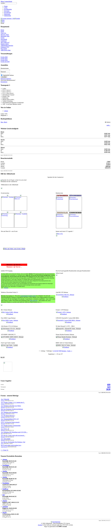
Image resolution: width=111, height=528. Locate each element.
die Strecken (7, 12)
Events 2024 (4, 60)
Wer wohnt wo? (5, 42)
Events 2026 (4, 57)
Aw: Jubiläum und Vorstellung (9, 412)
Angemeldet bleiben (8, 75)
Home (6, 6)
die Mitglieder (8, 9)
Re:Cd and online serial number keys (11, 445)
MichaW (3, 407)
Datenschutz (7, 15)
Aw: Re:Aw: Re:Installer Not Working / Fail (13, 442)
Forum (2, 37)
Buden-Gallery (5, 44)
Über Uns (3, 33)
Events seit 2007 (5, 61)
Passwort (3, 71)
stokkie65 (5, 506)
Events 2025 (4, 58)
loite (3, 495)
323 (108, 387)
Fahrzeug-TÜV (5, 47)
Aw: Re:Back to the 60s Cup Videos (11, 406)
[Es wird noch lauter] (59, 233)
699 (108, 384)
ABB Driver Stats (5, 50)
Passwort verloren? (6, 78)
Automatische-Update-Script (28, 296)
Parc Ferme (4, 48)
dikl (2, 433)
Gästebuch (4, 41)
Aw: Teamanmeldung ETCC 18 (9, 419)
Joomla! (40, 525)
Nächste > (64, 351)
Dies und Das (34, 300)
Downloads (4, 39)
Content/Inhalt (8, 1)
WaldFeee (5, 489)
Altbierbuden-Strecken (7, 45)
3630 (108, 389)
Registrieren (4, 82)
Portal (2, 31)
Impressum (7, 14)
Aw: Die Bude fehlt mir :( (8, 415)
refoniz (6, 111)
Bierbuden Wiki (5, 36)
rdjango (3, 400)
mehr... (108, 125)
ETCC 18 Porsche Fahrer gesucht (10, 422)
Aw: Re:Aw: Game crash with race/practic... (13, 435)
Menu (2, 1)
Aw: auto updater (5, 438)
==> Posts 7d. (4, 450)
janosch (3, 427)
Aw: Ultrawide (5, 399)
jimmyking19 (4, 446)
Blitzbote (3, 413)
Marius (4, 512)
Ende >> (69, 351)
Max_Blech (4, 122)
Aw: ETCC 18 (5, 429)
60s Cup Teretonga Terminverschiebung (12, 409)
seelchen (3, 417)
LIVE (5, 8)
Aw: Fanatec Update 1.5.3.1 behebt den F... (13, 402)
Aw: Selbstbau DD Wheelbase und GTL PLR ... (14, 432)
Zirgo (2, 443)
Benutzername (5, 68)
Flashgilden (5, 465)
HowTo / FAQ (5, 34)
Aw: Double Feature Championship (10, 425)
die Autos (6, 11)
